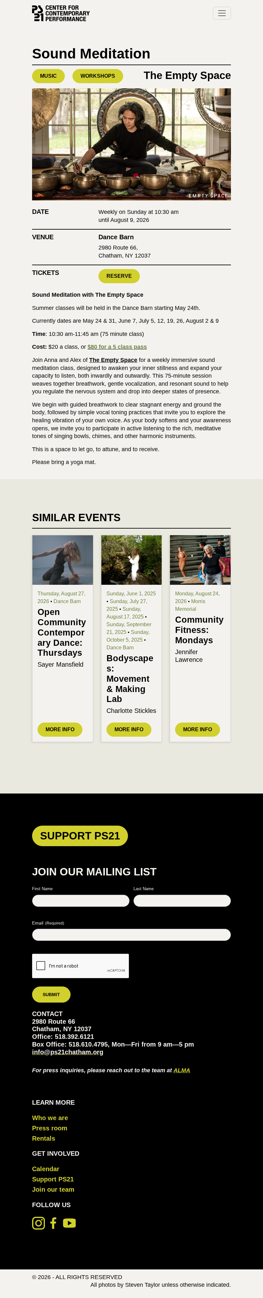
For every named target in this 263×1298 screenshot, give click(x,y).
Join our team (53, 1189)
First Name (42, 888)
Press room (49, 1128)
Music (48, 76)
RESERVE (119, 276)
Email (48, 922)
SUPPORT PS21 (80, 836)
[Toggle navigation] (222, 13)
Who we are (50, 1117)
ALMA (182, 1070)
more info (60, 729)
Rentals (43, 1138)
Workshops (98, 76)
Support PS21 (53, 1179)
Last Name (143, 888)
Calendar (45, 1168)
